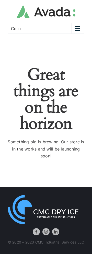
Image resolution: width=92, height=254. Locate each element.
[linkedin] (55, 231)
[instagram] (46, 231)
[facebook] (36, 231)
